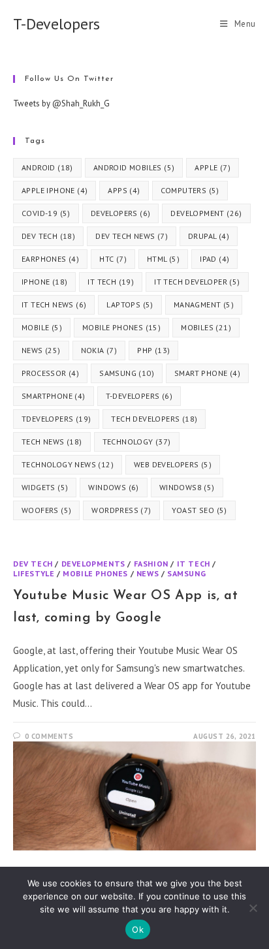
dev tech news (131, 236)
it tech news (54, 304)
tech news (52, 441)
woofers (46, 510)
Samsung (126, 373)
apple (212, 167)
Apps (124, 190)
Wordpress (121, 510)
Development (206, 213)
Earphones (50, 259)
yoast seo (199, 510)
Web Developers (173, 464)
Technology (137, 441)
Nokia (99, 350)
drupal (208, 236)
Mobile (42, 327)
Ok (138, 929)
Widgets (45, 487)
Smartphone (54, 396)
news (41, 350)
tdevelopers (56, 419)
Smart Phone (207, 373)
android (47, 167)
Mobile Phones (121, 327)
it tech (110, 282)
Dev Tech (33, 563)
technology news (68, 464)
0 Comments (49, 736)
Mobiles (206, 327)
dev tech (48, 236)
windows (113, 487)
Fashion (151, 563)
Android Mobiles (134, 167)
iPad (214, 259)
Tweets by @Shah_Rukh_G (61, 103)
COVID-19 (46, 213)
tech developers (154, 419)
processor (50, 373)
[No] (252, 907)
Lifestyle (33, 573)
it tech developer (197, 282)
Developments (93, 563)
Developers (121, 213)
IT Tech (193, 563)
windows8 (187, 487)
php (153, 350)
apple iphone (54, 190)
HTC (113, 259)
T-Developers (56, 24)
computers (190, 190)
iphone (44, 282)
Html (163, 259)
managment (204, 304)
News (147, 573)
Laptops (129, 304)
